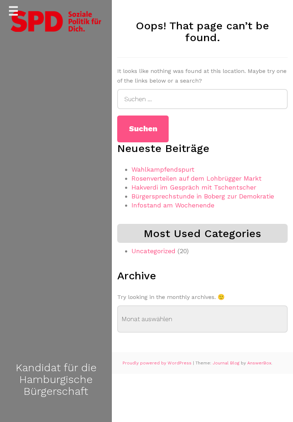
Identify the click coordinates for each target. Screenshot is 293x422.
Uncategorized (153, 251)
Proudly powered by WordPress (158, 362)
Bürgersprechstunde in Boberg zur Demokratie (202, 196)
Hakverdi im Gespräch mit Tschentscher (193, 187)
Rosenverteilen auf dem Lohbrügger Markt (196, 178)
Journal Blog (227, 362)
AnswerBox (259, 362)
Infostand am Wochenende (172, 205)
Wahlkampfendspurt (162, 169)
